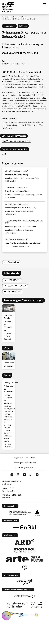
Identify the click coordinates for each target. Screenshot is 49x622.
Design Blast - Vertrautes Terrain (17, 191)
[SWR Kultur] (37, 559)
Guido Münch (14, 291)
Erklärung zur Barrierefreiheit (24, 463)
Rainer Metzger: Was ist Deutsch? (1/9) (20, 226)
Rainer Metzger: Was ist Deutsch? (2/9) (20, 208)
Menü (45, 4)
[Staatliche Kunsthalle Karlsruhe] (36, 605)
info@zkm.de (7, 498)
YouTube (24, 474)
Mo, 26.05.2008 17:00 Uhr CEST (17, 204)
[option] (9, 323)
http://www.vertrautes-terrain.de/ (16, 141)
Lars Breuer (14, 280)
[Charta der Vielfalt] (19, 615)
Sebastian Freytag (17, 286)
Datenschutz (30, 458)
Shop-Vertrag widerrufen (25, 468)
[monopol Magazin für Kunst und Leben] (24, 550)
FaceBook (11, 474)
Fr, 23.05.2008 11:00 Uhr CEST (16, 188)
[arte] (17, 559)
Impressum (18, 458)
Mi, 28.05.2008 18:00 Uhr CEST (17, 240)
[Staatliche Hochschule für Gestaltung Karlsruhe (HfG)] (24, 596)
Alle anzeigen (13, 262)
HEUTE (6, 616)
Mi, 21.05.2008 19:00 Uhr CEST (16, 171)
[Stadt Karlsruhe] (37, 513)
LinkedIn (37, 474)
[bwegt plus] (24, 582)
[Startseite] (10, 7)
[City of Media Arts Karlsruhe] (34, 615)
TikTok (31, 474)
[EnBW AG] (24, 527)
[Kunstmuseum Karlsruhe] (17, 605)
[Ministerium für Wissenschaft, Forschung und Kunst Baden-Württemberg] (20, 513)
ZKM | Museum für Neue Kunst (14, 64)
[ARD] (24, 542)
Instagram (18, 474)
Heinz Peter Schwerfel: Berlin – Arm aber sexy (23, 243)
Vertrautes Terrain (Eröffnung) (16, 175)
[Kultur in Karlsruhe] (24, 567)
